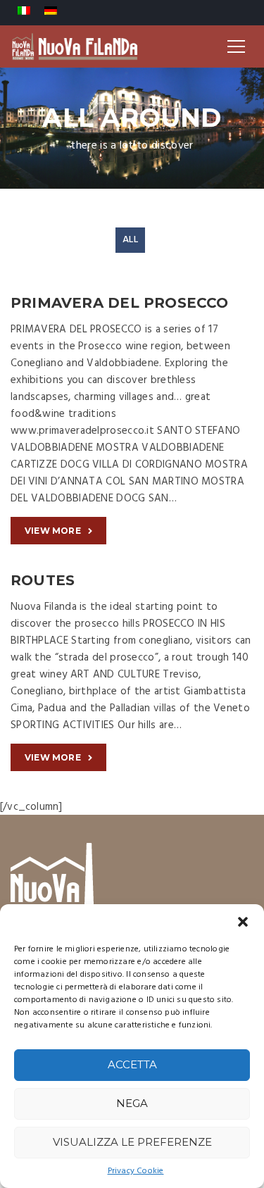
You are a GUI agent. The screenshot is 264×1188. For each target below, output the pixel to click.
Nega (132, 1103)
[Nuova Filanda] (75, 46)
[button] (243, 922)
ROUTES (43, 580)
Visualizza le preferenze (132, 1142)
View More (53, 530)
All (130, 240)
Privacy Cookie (136, 1171)
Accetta (132, 1064)
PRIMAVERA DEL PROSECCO (120, 302)
